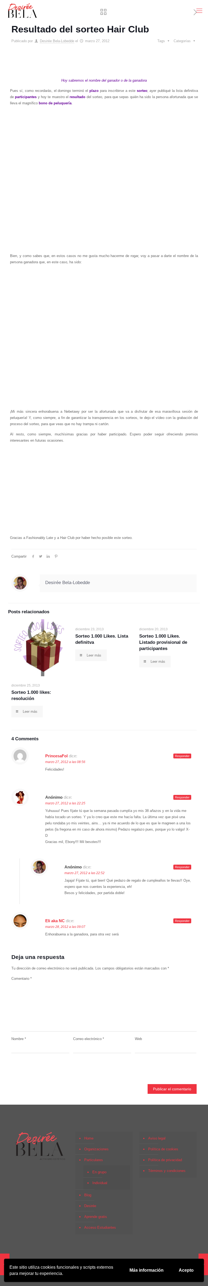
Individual (99, 1183)
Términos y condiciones (167, 1171)
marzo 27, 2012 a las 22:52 (84, 873)
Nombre (18, 1039)
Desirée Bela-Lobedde (57, 41)
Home (88, 1138)
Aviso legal (156, 1138)
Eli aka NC (55, 920)
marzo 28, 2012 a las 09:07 (65, 927)
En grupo (99, 1172)
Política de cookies (163, 1149)
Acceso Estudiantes (100, 1227)
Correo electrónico (88, 1039)
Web (138, 1039)
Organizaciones (96, 1149)
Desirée (90, 1206)
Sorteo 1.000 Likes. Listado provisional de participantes (163, 642)
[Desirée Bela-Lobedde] (22, 11)
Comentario (21, 979)
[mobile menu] (199, 10)
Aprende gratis (95, 1217)
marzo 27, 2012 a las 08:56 (65, 762)
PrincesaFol (56, 756)
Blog (87, 1195)
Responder (182, 756)
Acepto (186, 1270)
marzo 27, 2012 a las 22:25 (65, 803)
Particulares (93, 1160)
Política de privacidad (165, 1160)
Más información (146, 1270)
